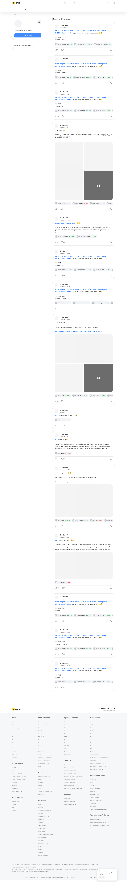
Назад (15, 14)
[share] (111, 52)
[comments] (62, 123)
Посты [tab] (56, 19)
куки (109, 871)
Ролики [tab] (65, 19)
